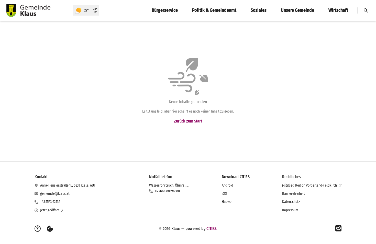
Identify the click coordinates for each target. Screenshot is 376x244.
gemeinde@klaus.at (55, 193)
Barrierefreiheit (293, 193)
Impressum (290, 210)
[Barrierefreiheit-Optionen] (38, 229)
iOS (224, 193)
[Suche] (366, 10)
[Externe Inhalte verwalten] (50, 229)
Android (227, 185)
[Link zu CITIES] (338, 228)
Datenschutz (291, 202)
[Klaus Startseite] (36, 10)
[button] (52, 210)
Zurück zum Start (188, 121)
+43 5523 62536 (50, 202)
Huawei (227, 202)
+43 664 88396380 (167, 191)
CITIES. (211, 228)
